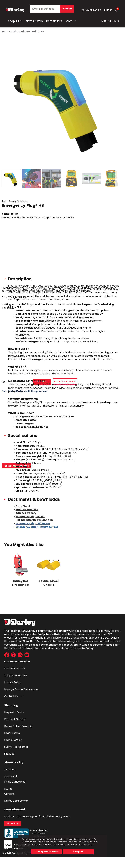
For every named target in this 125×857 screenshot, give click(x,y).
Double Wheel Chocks (49, 583)
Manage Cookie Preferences (21, 689)
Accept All (78, 851)
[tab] (11, 178)
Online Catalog (13, 740)
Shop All (13, 21)
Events (8, 788)
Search (67, 8)
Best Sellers (54, 21)
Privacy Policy (12, 682)
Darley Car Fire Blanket (20, 583)
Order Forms (12, 733)
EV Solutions (36, 31)
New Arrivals (34, 21)
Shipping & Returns (15, 675)
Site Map (9, 754)
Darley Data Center (16, 801)
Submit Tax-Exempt (16, 747)
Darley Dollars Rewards (18, 726)
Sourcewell (10, 776)
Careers (9, 794)
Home (6, 31)
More (69, 21)
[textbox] (52, 9)
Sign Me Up (12, 823)
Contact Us (11, 696)
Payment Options (14, 668)
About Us (9, 769)
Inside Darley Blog (14, 781)
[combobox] (52, 10)
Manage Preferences (47, 851)
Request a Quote (14, 712)
